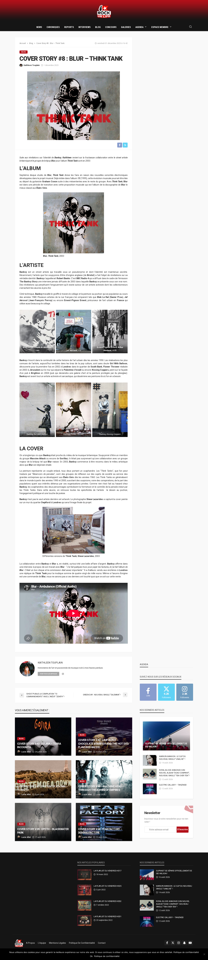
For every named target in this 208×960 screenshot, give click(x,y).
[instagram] (63, 674)
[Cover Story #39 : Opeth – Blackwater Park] (43, 822)
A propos (30, 943)
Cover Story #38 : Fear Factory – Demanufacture (100, 830)
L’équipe (42, 943)
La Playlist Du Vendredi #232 (107, 901)
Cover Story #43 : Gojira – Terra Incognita (39, 745)
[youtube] (190, 942)
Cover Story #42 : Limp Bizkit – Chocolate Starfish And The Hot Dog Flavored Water (103, 743)
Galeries (126, 27)
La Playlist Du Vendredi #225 (107, 886)
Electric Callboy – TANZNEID (173, 785)
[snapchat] (184, 942)
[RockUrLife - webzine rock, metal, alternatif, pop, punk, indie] (104, 11)
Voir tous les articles (48, 674)
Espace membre (159, 27)
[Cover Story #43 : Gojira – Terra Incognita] (43, 736)
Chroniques (53, 27)
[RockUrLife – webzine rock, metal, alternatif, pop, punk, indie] (19, 943)
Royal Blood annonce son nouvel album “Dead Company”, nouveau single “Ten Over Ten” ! (174, 773)
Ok (91, 956)
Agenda (139, 27)
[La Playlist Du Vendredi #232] (84, 905)
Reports (69, 27)
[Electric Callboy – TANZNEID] (150, 789)
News (39, 27)
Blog (98, 27)
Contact (102, 943)
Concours (110, 27)
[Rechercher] (190, 27)
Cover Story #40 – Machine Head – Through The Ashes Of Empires (101, 788)
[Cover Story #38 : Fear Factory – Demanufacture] (104, 822)
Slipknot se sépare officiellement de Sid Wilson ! (166, 745)
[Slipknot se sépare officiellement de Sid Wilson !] (166, 735)
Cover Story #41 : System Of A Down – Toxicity (42, 788)
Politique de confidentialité (82, 943)
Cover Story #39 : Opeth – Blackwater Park (43, 830)
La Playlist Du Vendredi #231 (107, 916)
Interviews (84, 27)
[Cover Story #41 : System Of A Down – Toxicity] (43, 779)
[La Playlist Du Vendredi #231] (84, 920)
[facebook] (167, 942)
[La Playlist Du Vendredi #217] (84, 874)
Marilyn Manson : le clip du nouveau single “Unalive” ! (172, 757)
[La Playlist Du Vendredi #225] (84, 890)
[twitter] (172, 942)
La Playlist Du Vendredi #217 (107, 871)
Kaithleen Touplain (32, 65)
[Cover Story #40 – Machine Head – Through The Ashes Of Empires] (104, 779)
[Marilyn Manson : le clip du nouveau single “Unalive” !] (150, 760)
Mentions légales (57, 943)
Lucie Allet (26, 752)
